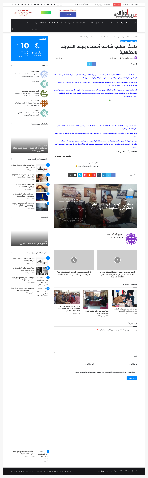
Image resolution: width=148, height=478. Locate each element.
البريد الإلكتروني (132, 364)
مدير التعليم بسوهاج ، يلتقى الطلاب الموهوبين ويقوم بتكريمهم (125, 310)
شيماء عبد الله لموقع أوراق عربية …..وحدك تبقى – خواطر (23, 204)
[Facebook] (94, 64)
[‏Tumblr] (99, 175)
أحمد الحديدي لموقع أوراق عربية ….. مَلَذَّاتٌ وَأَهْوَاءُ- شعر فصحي (93, 4)
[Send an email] (120, 58)
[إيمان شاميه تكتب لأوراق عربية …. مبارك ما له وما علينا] (42, 271)
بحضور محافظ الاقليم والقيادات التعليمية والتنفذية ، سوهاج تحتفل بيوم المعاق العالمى (68, 308)
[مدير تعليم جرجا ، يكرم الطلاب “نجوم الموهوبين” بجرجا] (96, 299)
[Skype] (80, 175)
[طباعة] (70, 175)
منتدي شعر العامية (94, 22)
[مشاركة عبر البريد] (75, 175)
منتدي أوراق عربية (122, 22)
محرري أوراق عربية (128, 58)
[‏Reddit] (89, 175)
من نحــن (32, 471)
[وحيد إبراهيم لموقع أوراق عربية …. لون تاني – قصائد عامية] (42, 187)
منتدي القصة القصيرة (79, 22)
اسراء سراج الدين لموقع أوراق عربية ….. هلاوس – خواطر (23, 278)
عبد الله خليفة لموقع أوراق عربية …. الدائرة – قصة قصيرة (22, 452)
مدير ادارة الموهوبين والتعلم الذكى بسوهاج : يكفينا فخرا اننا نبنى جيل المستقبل (111, 206)
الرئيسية (133, 22)
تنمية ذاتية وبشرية (40, 22)
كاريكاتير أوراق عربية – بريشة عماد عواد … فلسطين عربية (30, 149)
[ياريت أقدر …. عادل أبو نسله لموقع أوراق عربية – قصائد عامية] (42, 178)
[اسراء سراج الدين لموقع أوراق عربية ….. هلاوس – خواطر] (42, 281)
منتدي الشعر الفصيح (108, 22)
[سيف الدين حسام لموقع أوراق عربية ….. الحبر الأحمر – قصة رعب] (42, 368)
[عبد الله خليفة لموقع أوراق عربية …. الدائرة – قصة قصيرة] (42, 456)
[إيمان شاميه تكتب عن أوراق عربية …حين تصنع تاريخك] (42, 168)
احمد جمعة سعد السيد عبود (30, 91)
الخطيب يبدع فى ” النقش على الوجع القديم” (31, 242)
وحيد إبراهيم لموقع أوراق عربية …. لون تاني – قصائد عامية (23, 185)
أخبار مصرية (125, 37)
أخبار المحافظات (116, 37)
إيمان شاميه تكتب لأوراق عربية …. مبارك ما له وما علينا (23, 269)
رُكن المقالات (54, 22)
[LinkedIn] (104, 175)
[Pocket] (85, 175)
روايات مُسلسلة (65, 22)
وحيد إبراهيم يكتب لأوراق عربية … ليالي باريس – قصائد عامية (23, 195)
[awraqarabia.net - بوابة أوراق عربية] (125, 13)
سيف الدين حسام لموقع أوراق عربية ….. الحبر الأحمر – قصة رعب (22, 289)
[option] (95, 206)
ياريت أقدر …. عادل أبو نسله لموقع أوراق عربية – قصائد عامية (23, 175)
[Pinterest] (94, 175)
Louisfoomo (34, 72)
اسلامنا (30, 22)
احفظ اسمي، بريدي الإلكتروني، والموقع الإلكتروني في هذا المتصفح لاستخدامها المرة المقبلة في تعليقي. (105, 372)
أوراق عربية (100, 471)
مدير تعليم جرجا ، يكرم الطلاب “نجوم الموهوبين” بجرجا (96, 312)
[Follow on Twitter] (122, 58)
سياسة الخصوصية (16, 471)
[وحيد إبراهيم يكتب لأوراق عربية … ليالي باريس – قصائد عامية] (42, 197)
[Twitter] (89, 64)
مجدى (37, 110)
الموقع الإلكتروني (89, 364)
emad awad (34, 101)
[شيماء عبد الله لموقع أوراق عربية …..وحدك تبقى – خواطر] (42, 207)
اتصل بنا (25, 471)
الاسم (135, 356)
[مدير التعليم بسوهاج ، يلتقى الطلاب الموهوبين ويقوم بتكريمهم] (124, 298)
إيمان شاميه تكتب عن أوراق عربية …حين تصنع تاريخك (22, 166)
